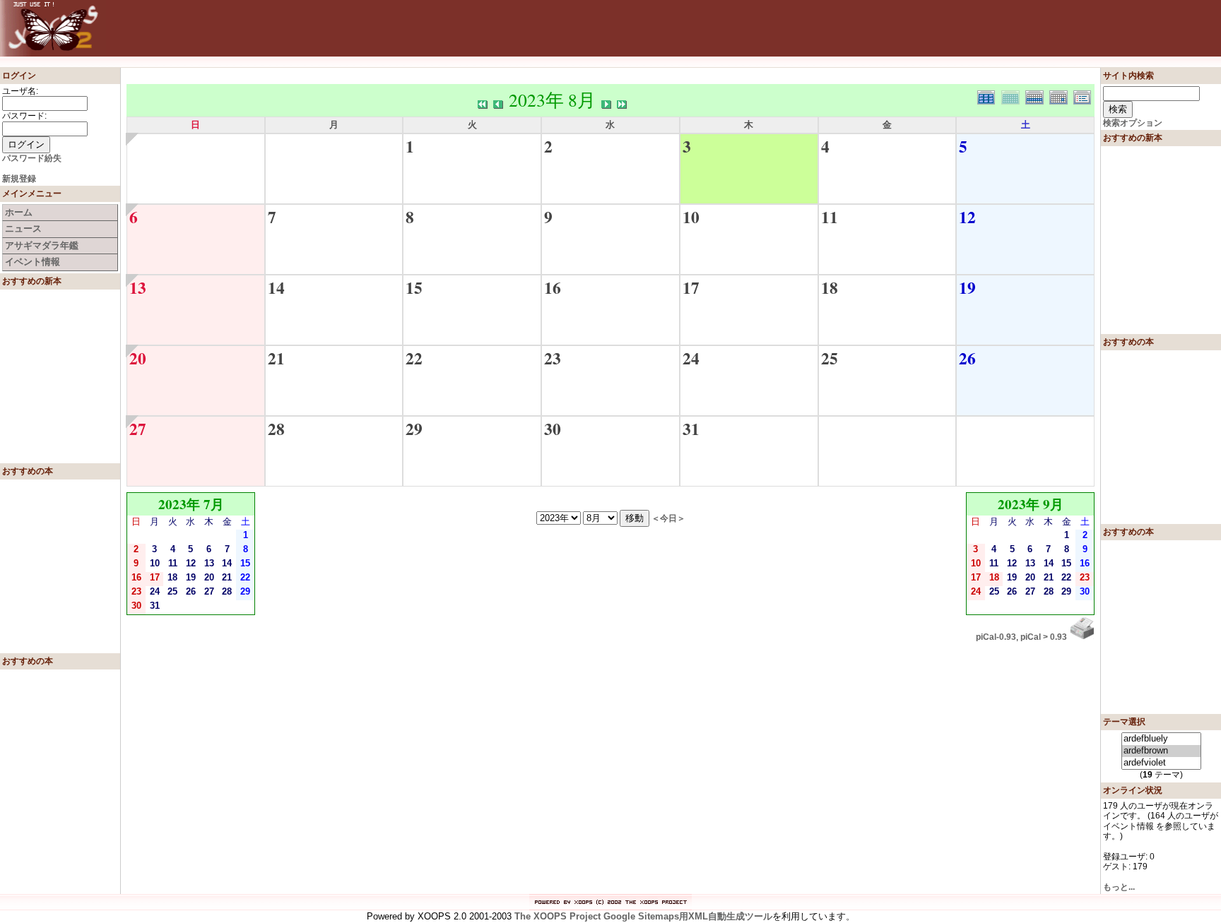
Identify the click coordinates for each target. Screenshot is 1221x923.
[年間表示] (989, 96)
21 (276, 358)
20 (137, 358)
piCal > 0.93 (1043, 637)
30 (552, 429)
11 (829, 217)
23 (552, 358)
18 (829, 287)
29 (414, 429)
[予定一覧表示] (1084, 96)
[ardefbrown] (1161, 751)
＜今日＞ (668, 518)
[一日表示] (1061, 96)
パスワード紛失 (31, 158)
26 (967, 358)
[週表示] (1037, 96)
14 (276, 287)
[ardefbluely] (1161, 739)
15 (414, 287)
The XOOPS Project (557, 916)
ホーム (19, 212)
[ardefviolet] (1161, 763)
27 (137, 429)
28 (276, 429)
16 (552, 287)
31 (691, 429)
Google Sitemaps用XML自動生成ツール (687, 916)
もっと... (1119, 887)
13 (137, 287)
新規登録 (19, 179)
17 (691, 287)
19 (967, 287)
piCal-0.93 (996, 637)
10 (691, 217)
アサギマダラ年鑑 (41, 245)
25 (829, 358)
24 (691, 358)
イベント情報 (32, 261)
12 (967, 217)
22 (414, 358)
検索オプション (1132, 123)
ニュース (23, 228)
